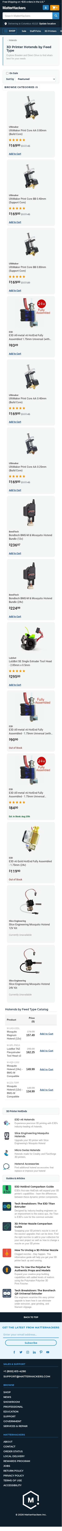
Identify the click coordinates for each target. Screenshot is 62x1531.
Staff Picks (35, 31)
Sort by (10, 79)
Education (10, 1411)
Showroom (11, 1401)
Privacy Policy (13, 1475)
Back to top (31, 1317)
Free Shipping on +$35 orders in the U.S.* (24, 2)
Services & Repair (15, 1426)
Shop (7, 1392)
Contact (9, 1446)
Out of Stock (15, 747)
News (7, 1397)
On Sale (13, 73)
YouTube (48, 1352)
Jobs (6, 1465)
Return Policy (13, 1470)
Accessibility (12, 1485)
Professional (13, 1406)
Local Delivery (14, 1456)
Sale (24, 31)
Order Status (13, 1451)
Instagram (28, 1352)
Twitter (21, 1352)
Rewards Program (16, 1461)
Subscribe (31, 1342)
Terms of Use (12, 1480)
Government (12, 1421)
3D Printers (50, 31)
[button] (31, 23)
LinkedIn (34, 1352)
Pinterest (41, 1352)
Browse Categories (19, 87)
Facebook (14, 1352)
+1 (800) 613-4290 (14, 1371)
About (7, 1441)
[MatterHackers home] (14, 8)
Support (9, 1416)
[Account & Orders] (46, 7)
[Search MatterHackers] (55, 15)
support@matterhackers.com (26, 1376)
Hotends (13, 40)
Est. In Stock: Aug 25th (19, 816)
